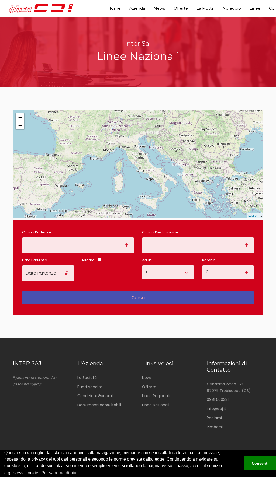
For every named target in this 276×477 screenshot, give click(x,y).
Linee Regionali (156, 395)
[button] (236, 463)
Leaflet (252, 215)
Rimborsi (215, 427)
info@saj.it (216, 408)
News (147, 377)
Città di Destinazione (160, 232)
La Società (87, 377)
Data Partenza (34, 260)
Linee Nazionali (155, 405)
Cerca (138, 297)
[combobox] (78, 245)
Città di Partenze (36, 232)
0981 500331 (218, 399)
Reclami (214, 417)
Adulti (147, 260)
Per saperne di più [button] (58, 473)
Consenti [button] (260, 463)
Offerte (149, 387)
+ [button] (20, 117)
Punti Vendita (89, 387)
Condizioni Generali (95, 395)
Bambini (209, 260)
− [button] (20, 125)
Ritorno (88, 260)
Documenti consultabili (99, 405)
